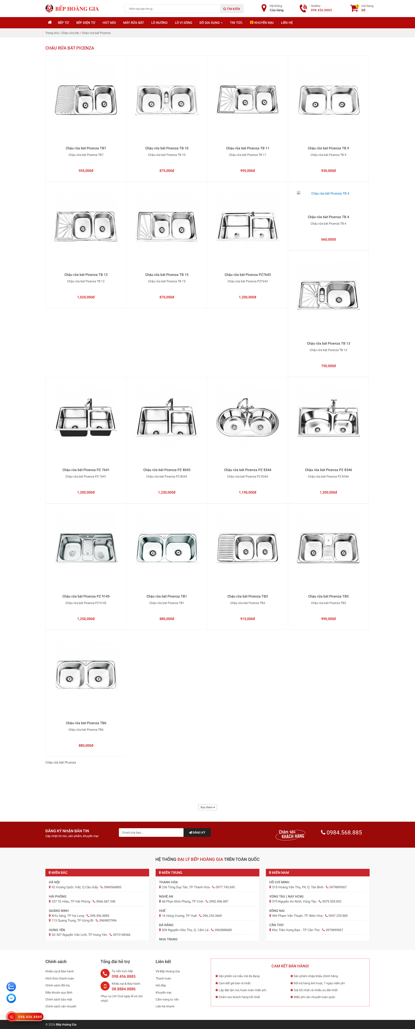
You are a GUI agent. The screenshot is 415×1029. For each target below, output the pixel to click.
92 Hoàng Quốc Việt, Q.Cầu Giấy (75, 887)
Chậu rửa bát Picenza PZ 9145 (86, 596)
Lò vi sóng (183, 23)
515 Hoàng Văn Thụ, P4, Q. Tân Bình (297, 887)
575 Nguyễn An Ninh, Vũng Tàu (294, 901)
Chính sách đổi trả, (57, 985)
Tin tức (236, 23)
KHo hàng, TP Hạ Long (68, 916)
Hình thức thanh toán (59, 978)
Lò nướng (159, 23)
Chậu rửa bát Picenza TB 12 (86, 275)
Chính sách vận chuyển (60, 1006)
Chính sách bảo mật (58, 999)
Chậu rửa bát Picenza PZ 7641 (86, 470)
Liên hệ (287, 23)
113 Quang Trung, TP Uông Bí (72, 920)
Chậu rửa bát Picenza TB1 (167, 596)
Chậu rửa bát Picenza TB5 (328, 596)
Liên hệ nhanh (165, 1006)
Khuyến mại (264, 23)
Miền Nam (280, 873)
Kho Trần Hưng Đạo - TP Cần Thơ (296, 930)
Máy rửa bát (133, 23)
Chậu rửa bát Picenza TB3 (247, 596)
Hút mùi (109, 23)
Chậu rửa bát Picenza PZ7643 (248, 275)
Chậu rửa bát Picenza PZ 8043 (166, 470)
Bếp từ (63, 23)
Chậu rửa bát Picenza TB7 (86, 148)
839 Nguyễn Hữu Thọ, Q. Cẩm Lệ (185, 930)
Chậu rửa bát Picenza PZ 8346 (328, 470)
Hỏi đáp (161, 985)
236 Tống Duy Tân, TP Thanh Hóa (186, 887)
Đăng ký (198, 832)
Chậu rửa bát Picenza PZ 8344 (247, 470)
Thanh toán (163, 978)
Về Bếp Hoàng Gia (168, 971)
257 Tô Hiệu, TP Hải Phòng (71, 901)
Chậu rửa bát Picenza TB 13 (328, 343)
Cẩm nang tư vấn (167, 999)
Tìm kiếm (233, 9)
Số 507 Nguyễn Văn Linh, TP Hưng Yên (79, 935)
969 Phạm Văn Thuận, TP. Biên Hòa (297, 916)
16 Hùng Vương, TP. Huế (179, 916)
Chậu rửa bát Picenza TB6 (86, 723)
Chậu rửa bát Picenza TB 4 (328, 217)
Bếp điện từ (85, 23)
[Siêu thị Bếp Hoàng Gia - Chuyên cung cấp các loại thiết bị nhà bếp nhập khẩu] (72, 8)
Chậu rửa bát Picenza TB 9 (328, 148)
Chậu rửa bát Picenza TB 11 (247, 148)
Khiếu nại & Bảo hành (59, 971)
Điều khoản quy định (58, 992)
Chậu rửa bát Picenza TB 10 (166, 148)
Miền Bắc (59, 873)
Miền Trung (171, 873)
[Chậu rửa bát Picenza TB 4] (328, 201)
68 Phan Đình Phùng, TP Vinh (182, 901)
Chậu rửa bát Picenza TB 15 (166, 275)
